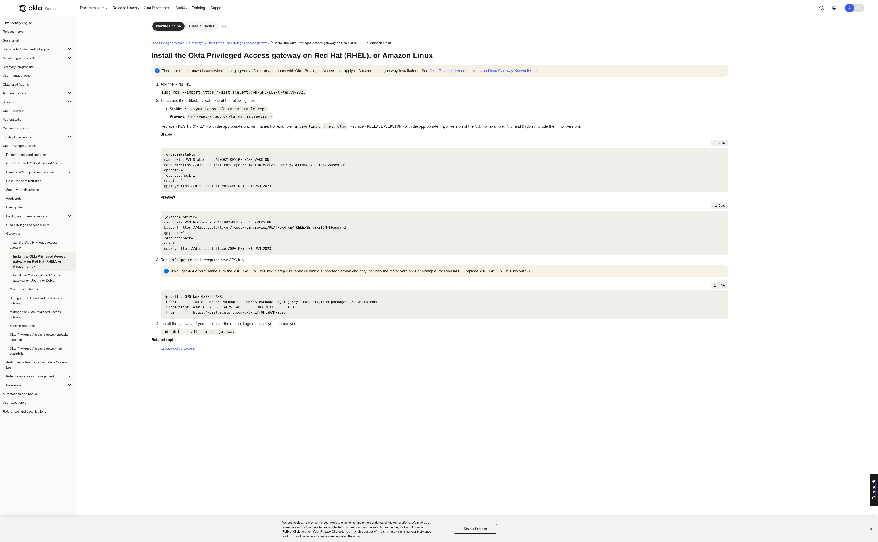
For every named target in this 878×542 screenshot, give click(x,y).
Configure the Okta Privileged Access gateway (36, 300)
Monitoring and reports (19, 58)
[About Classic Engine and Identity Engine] (224, 26)
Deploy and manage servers (26, 216)
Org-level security (15, 128)
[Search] (821, 8)
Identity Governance (17, 137)
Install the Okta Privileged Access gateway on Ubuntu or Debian (37, 278)
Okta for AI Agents (16, 84)
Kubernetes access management (30, 376)
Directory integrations (18, 67)
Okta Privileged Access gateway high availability (36, 351)
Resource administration (23, 181)
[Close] (871, 529)
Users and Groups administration (30, 172)
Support (217, 8)
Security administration (22, 189)
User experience (15, 402)
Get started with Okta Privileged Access (34, 163)
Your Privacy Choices (328, 531)
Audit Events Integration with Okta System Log (36, 364)
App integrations (14, 93)
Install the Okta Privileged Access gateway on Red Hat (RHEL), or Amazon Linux (39, 261)
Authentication (13, 119)
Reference (13, 385)
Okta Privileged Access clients (27, 225)
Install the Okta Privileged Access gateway (33, 245)
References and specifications (24, 411)
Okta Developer (156, 8)
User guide (14, 207)
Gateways (13, 233)
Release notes (13, 31)
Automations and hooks (20, 394)
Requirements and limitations (27, 154)
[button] (92, 8)
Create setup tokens (24, 289)
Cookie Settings (475, 528)
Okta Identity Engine (17, 23)
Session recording (23, 325)
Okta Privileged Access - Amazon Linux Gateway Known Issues (483, 71)
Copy (722, 143)
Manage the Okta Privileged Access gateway (35, 314)
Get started (11, 40)
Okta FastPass (13, 111)
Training (198, 8)
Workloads (13, 198)
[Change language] (834, 7)
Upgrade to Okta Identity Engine (26, 49)
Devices (8, 102)
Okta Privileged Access (19, 146)
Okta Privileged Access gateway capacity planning (39, 337)
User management (16, 75)
